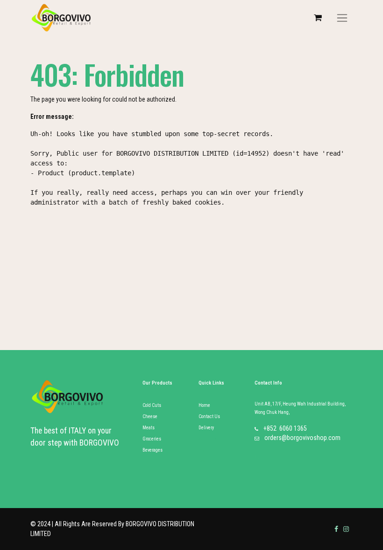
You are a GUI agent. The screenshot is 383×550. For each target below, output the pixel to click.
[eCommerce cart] (317, 17)
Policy (204, 450)
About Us (208, 438)
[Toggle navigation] (342, 18)
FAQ (202, 461)
